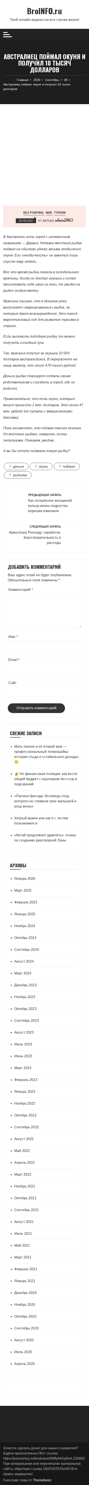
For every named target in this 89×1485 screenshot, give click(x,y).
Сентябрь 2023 (26, 1020)
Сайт (12, 683)
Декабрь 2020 (25, 1293)
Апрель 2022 (24, 1162)
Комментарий (20, 589)
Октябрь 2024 (25, 938)
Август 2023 (24, 1032)
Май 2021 (22, 1245)
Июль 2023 (23, 1044)
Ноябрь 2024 (24, 926)
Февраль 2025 (25, 902)
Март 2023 (22, 1068)
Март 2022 (22, 1174)
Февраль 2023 (25, 1080)
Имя (13, 637)
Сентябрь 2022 (26, 1127)
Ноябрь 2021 (24, 1186)
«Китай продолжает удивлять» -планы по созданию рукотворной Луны (45, 837)
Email (14, 660)
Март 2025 (22, 890)
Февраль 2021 (25, 1269)
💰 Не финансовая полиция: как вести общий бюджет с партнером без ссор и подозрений (45, 779)
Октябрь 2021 (25, 1198)
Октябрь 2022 (25, 1115)
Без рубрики (33, 212)
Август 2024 (24, 961)
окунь (43, 466)
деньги (18, 466)
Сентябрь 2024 (26, 949)
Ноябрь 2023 (24, 997)
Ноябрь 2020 (24, 1304)
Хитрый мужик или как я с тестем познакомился (41, 820)
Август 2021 (24, 1222)
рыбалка (20, 475)
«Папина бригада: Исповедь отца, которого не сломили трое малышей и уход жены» (45, 801)
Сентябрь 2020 (26, 1328)
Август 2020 (24, 1340)
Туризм (60, 212)
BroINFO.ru (44, 10)
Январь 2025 (24, 914)
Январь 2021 (24, 1281)
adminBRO (64, 220)
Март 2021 (22, 1257)
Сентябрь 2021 (26, 1210)
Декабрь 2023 (25, 985)
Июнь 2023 (23, 1056)
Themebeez (42, 1480)
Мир (49, 212)
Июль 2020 (23, 1352)
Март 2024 (22, 973)
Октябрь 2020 (25, 1316)
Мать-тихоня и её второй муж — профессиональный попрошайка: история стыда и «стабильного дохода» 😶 (46, 754)
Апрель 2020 (24, 1364)
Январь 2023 (24, 1091)
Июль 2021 (23, 1233)
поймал (69, 466)
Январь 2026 (24, 878)
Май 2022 (22, 1151)
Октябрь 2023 (25, 1009)
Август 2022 (24, 1139)
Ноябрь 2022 (24, 1103)
